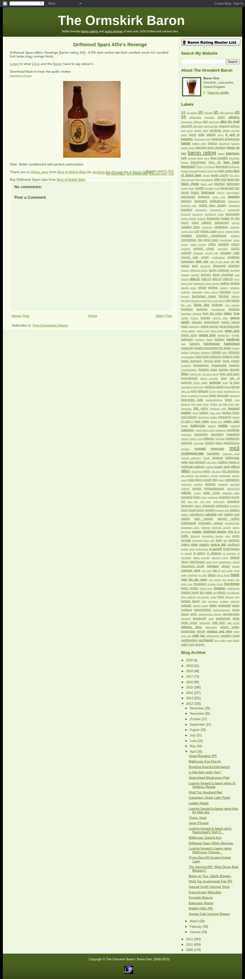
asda (201, 134)
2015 (190, 687)
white (236, 618)
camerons (207, 227)
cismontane (188, 240)
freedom (234, 309)
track (221, 596)
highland (205, 352)
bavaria (192, 158)
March (194, 921)
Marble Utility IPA (201, 908)
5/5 (183, 117)
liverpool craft (218, 408)
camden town (190, 227)
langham (234, 395)
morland (200, 448)
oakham (199, 466)
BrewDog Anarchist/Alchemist (209, 767)
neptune (217, 457)
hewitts (235, 348)
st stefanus (214, 553)
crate (236, 252)
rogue (200, 510)
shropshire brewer (212, 536)
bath (184, 158)
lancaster (223, 395)
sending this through (107, 172)
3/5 (215, 112)
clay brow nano (208, 240)
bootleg (209, 188)
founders (187, 309)
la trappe (193, 395)
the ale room (198, 579)
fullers (228, 313)
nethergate (232, 457)
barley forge (188, 147)
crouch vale (189, 257)
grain (184, 326)
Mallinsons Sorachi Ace (205, 837)
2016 (190, 682)
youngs (200, 644)
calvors (235, 222)
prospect (186, 497)
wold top (198, 635)
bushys (202, 218)
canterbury (221, 227)
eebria (225, 283)
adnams (233, 117)
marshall (234, 426)
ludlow (213, 417)
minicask (220, 438)
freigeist (197, 313)
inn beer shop (210, 374)
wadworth (224, 605)
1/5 (183, 112)
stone (184, 561)
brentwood (188, 196)
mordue (185, 449)
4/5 (108, 173)
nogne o (233, 462)
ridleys (197, 506)
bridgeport (233, 201)
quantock (213, 497)
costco (235, 248)
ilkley (184, 374)
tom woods (203, 597)
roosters (210, 510)
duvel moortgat (223, 274)
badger (185, 143)
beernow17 (188, 166)
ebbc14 (217, 279)
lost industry (189, 417)
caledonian (221, 222)
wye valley (220, 640)
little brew (228, 404)
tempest (192, 575)
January (196, 932)
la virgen (204, 395)
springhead (202, 549)
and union (187, 130)
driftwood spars (158, 173)
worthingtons (189, 640)
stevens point (220, 557)
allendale (198, 126)
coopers (185, 248)
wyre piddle (233, 640)
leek (237, 400)
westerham (223, 618)
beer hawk (231, 162)
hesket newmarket (206, 348)
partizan (210, 484)
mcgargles (201, 434)
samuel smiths (228, 518)
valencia (234, 601)
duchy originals (219, 270)
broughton (201, 210)
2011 (190, 939)
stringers (213, 566)
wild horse (233, 623)
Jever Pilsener (199, 823)
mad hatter (201, 421)
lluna (195, 413)
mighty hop (195, 438)
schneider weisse (210, 523)
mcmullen (217, 434)
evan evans (211, 292)
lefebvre (185, 404)
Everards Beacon (201, 897)
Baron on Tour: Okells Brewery (210, 876)
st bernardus (231, 549)
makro (184, 426)
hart (183, 344)
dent (195, 265)
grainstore (194, 326)
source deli (218, 544)
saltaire (228, 514)
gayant (194, 318)
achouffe (209, 117)
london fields (230, 412)
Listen (14, 64)
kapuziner (186, 387)
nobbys (223, 462)
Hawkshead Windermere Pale (209, 778)
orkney (235, 475)
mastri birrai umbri (205, 430)
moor (218, 443)
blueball (219, 183)
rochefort (234, 506)
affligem (197, 122)
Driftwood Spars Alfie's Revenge (110, 44)
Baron (57, 64)
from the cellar (212, 313)
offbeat (235, 466)
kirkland (203, 391)
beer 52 (215, 162)
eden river (187, 283)
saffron (185, 514)
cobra (212, 244)
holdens (227, 356)
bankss (212, 143)
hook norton (231, 361)
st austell (215, 549)
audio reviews (114, 31)
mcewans (186, 434)
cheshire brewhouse (211, 235)
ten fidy (202, 575)
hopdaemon (201, 365)
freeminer (186, 313)
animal (197, 130)
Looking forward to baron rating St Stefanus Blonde (212, 785)
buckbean (210, 214)
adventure (186, 122)
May (193, 746)
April (193, 751)
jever (225, 382)
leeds (228, 399)
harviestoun (212, 343)
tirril (215, 592)
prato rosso (211, 492)
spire (192, 549)
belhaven (234, 166)
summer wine (190, 570)
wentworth (199, 618)
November (197, 713)
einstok (234, 283)
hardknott (233, 339)
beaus (184, 162)
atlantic (211, 134)
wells (193, 614)
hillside (216, 352)
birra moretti (187, 179)
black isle (233, 179)
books (184, 188)
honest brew (212, 361)
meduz (185, 438)
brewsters (201, 201)
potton (197, 493)
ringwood (208, 505)
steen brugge (201, 557)
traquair (229, 597)
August (195, 730)
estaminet (197, 292)
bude (221, 214)
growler (235, 335)
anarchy (224, 126)
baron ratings (89, 31)
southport (233, 544)
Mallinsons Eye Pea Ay (205, 761)
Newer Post (20, 316)
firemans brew (199, 300)
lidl (220, 404)
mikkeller (208, 438)
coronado (222, 248)
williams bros (191, 627)
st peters (199, 553)
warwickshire (202, 609)
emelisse (234, 287)
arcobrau (215, 130)
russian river (222, 510)
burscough (232, 214)
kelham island (214, 386)
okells (206, 471)
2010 (190, 944)
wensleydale (231, 614)
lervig (206, 404)
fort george (232, 305)
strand (236, 562)
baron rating (142, 172)
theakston (200, 584)
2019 (190, 666)
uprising (224, 601)
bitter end (220, 179)
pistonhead (233, 488)
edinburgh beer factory (206, 283)
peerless (234, 484)
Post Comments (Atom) (50, 325)
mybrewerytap (192, 453)
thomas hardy (215, 584)
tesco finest (223, 575)
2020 (190, 660)
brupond (185, 214)
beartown (234, 158)
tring (237, 597)
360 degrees (226, 112)
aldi (205, 121)
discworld (219, 265)
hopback (186, 365)
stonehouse (197, 561)
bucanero (197, 214)
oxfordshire (232, 479)
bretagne (204, 196)
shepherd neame (214, 531)
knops (212, 391)
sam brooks (203, 518)
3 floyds (208, 112)
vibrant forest (200, 605)
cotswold (198, 253)
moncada (198, 443)
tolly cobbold (188, 597)
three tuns (206, 588)
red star (205, 501)
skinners (233, 540)
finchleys (186, 300)
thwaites (219, 588)
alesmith (186, 126)
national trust (231, 453)
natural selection (191, 458)
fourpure (201, 309)
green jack (232, 330)
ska (225, 540)
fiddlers (235, 296)
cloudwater (226, 240)
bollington (233, 183)
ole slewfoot (202, 475)
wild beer (218, 622)
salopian (211, 514)
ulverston (213, 601)
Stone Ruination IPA (203, 756)
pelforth (185, 488)
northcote (187, 466)
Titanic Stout (197, 818)
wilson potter (229, 627)
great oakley (188, 331)
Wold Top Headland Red (205, 792)
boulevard (227, 188)
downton (233, 265)
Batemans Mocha (201, 903)
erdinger (185, 292)
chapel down (232, 231)
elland (202, 287)
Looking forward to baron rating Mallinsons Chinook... (210, 850)
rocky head (188, 510)
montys (209, 443)
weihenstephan (221, 610)
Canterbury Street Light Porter (209, 797)
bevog (206, 175)
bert (215, 171)
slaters (185, 544)
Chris (36, 64)
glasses (197, 322)
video (213, 605)
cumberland (218, 257)
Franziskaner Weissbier (205, 892)
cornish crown (203, 248)
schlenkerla (188, 523)
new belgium (197, 462)
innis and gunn (229, 374)
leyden (214, 404)
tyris (204, 601)
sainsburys (197, 514)
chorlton (235, 235)
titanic (222, 592)
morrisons (217, 448)
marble (223, 425)
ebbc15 (228, 279)
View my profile (218, 92)
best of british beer (137, 173)
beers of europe (206, 166)
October (196, 719)
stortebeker (225, 562)
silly (212, 540)
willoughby (211, 627)
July (193, 735)
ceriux (220, 231)
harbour (219, 339)
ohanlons (196, 471)
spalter (185, 549)
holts (236, 356)
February (196, 926)
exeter (236, 292)
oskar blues (195, 479)
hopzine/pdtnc (189, 369)
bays (206, 158)
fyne (236, 313)
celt (196, 231)
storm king (212, 562)
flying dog (201, 305)
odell (226, 466)
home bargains (191, 361)
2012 (190, 703)
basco (221, 153)
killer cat (185, 391)
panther (198, 484)
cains (195, 222)
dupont (195, 275)
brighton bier (189, 205)
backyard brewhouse (225, 139)
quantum (224, 497)
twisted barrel (190, 601)
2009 (190, 950)
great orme (203, 331)
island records (209, 378)
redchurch (218, 501)
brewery (186, 201)
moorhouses (231, 443)
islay (224, 378)
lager (212, 395)
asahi (184, 135)
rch (183, 501)
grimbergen (223, 335)
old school (187, 475)
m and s (187, 421)
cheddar (186, 235)
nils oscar (211, 462)
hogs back (202, 356)
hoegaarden (188, 356)
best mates (225, 170)
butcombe (213, 218)
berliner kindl (205, 171)
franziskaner (218, 309)
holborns (215, 356)
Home (92, 316)
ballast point (199, 143)
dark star (202, 261)
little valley (200, 408)
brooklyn (186, 209)
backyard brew (202, 139)
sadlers (234, 510)
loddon (203, 412)
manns (212, 426)
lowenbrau (203, 417)
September (198, 724)
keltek (227, 387)
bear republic (219, 158)
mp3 (171, 173)
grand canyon (209, 326)
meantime (233, 434)
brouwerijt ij (217, 210)
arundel (235, 130)
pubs (196, 497)
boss (217, 188)
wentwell (185, 618)
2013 (190, 698)
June (193, 741)
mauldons (220, 430)
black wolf (206, 184)
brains (195, 192)
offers (185, 471)
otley (215, 479)
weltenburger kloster (210, 614)
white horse (189, 622)
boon (192, 188)
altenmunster (211, 126)
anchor (234, 126)
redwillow (233, 501)
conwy (235, 244)
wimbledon (188, 631)
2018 (190, 671)
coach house (198, 244)
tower (214, 597)
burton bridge (188, 218)
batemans (232, 153)
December (197, 708)
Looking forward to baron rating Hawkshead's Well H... (210, 830)
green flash (216, 331)
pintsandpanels (214, 488)
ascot (192, 134)
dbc (233, 261)
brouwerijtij (233, 210)
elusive (224, 287)
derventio (205, 266)
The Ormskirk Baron (121, 20)
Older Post (164, 316)
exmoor (185, 296)
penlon (196, 488)
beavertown (198, 162)
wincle (201, 631)
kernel (235, 386)
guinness (187, 339)
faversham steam (204, 296)
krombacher (230, 391)
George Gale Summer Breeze (209, 914)
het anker (225, 348)
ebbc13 (206, 279)
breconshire (233, 192)
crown (205, 257)
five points (232, 300)
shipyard (195, 536)
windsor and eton (219, 631)
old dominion (230, 471)
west (211, 618)
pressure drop (230, 493)
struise (235, 566)
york (191, 644)
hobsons (233, 352)
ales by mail (229, 121)
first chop (212, 300)
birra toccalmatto (204, 179)
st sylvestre (229, 553)
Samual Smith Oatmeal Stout (209, 887)
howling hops (208, 369)
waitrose (186, 609)
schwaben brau (190, 527)
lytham (235, 417)
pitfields (186, 492)
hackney (199, 339)
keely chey (198, 387)
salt (220, 514)
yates (184, 644)
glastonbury (211, 322)
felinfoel (224, 296)
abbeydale (195, 117)
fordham (217, 304)
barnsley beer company (211, 147)
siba (227, 536)
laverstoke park (192, 399)
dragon (185, 270)
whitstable (204, 623)
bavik (200, 158)
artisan (226, 130)
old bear (216, 471)
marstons (187, 430)
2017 (190, 676)
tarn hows (227, 570)
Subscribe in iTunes (21, 75)
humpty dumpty (229, 369)
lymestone (224, 417)
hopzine (234, 365)
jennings (215, 382)
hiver (224, 352)
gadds (184, 318)
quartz (235, 497)
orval (183, 480)
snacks (204, 544)
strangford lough (192, 566)
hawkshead (231, 343)
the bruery (215, 579)
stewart (234, 557)
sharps (196, 531)
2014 (190, 693)
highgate (195, 352)
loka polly (215, 413)
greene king (207, 335)
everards (225, 292)
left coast (196, 404)
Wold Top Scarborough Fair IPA (210, 881)
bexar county (219, 175)
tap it (216, 570)
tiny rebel (206, 592)
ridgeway (187, 505)
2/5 (200, 112)
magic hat (216, 421)
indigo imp (195, 374)
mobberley (232, 438)
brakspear (208, 192)
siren (219, 540)
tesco (212, 575)
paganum (186, 484)
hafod (209, 339)
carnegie (234, 227)
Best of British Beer (71, 172)
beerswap (222, 166)
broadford (234, 205)
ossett (207, 479)
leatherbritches (214, 400)
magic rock (231, 421)
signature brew (200, 540)
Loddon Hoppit (199, 803)
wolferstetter (213, 636)
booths (199, 188)
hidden (185, 352)
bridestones (217, 201)
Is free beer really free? (205, 772)
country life (211, 253)
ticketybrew (233, 588)
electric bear (188, 287)
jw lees (234, 382)
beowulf (193, 171)
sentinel (205, 527)
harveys (194, 343)
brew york (218, 197)
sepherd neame (221, 527)
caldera (206, 222)
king (194, 391)
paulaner (223, 484)
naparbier (213, 453)
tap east (207, 570)
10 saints (192, 112)
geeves (205, 317)
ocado (218, 466)
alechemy (214, 122)
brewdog (233, 196)
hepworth (187, 348)
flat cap (186, 305)
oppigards (224, 475)
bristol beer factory (212, 205)
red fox (192, 501)
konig (220, 391)
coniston (223, 244)
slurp (194, 544)
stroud (226, 566)
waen (235, 605)
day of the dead (220, 261)
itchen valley (200, 382)
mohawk (186, 443)
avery (221, 135)
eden (236, 279)
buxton (225, 218)
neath (206, 458)
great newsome (229, 326)
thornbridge (231, 584)
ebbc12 (195, 279)
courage (225, 252)
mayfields (233, 430)
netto (184, 462)
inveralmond (189, 378)
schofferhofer (232, 523)
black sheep (190, 184)
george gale (220, 318)
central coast (208, 231)
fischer (222, 300)
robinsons (222, 505)
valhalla (186, 605)
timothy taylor (190, 592)
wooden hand (230, 635)
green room (189, 335)
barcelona (224, 143)
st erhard (186, 553)
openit (214, 475)
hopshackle (219, 365)
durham (206, 274)
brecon (221, 192)
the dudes (228, 579)
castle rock (187, 231)
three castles (190, 588)
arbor (205, 130)
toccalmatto (233, 592)
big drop (234, 175)
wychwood (206, 640)
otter (221, 480)
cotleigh (186, 252)
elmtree (213, 287)
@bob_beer (40, 172)
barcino (235, 143)
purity (204, 497)
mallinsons (197, 425)
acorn (221, 117)
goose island (230, 322)
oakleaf (210, 467)
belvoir (184, 171)
